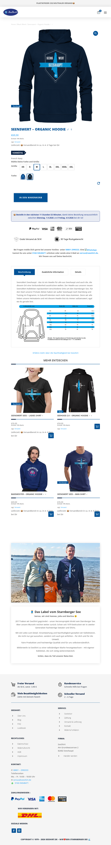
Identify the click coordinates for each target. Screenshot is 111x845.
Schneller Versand (74, 693)
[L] (43, 167)
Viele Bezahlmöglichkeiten (32, 693)
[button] (23, 167)
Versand (17, 142)
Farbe (14, 175)
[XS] (23, 167)
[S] (30, 167)
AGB (19, 752)
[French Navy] (30, 176)
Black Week (21, 24)
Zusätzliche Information (53, 272)
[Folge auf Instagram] (19, 830)
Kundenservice (72, 683)
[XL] (50, 167)
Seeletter (68, 713)
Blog (19, 720)
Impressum (22, 756)
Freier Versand (25, 683)
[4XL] (71, 167)
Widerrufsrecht (23, 748)
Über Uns (21, 715)
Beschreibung (24, 272)
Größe (14, 166)
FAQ (19, 724)
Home (13, 24)
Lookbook (21, 728)
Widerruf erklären (71, 730)
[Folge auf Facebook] (14, 830)
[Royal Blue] (23, 176)
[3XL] (64, 167)
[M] (37, 167)
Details (78, 272)
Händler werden (70, 756)
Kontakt (67, 726)
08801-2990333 (72, 249)
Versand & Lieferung (72, 722)
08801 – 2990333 (20, 770)
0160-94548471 (39, 253)
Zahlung (67, 718)
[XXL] (57, 167)
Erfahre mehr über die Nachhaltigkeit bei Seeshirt (55, 353)
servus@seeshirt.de (89, 253)
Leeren (98, 184)
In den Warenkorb (30, 197)
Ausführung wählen (51, 435)
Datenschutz (22, 744)
